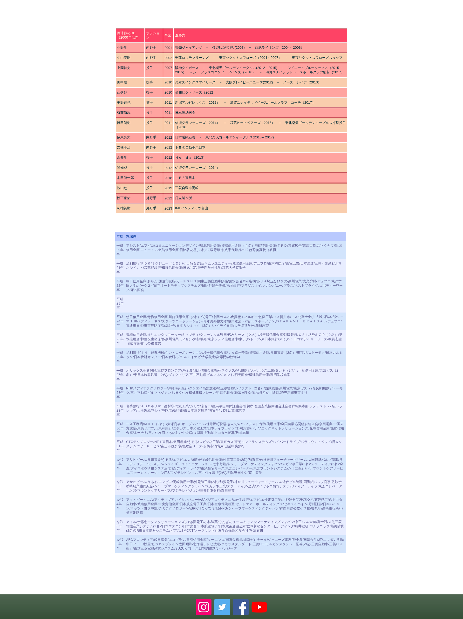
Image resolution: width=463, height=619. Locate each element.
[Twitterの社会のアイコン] (222, 607)
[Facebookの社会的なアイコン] (241, 607)
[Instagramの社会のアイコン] (203, 607)
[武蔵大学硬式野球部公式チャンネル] (259, 607)
